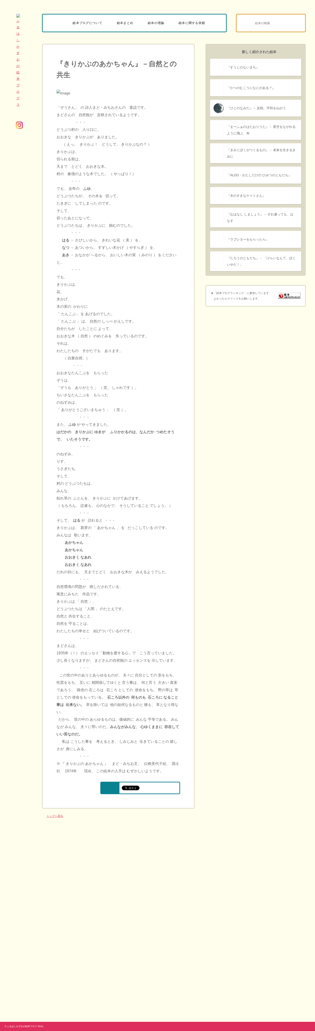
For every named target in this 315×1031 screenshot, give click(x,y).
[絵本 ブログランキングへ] (289, 296)
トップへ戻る (55, 816)
